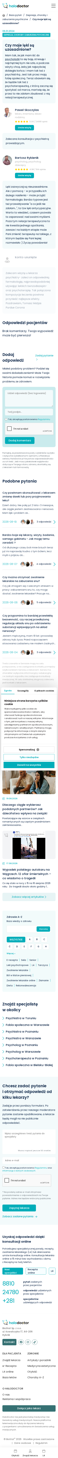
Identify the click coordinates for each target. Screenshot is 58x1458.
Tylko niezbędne (29, 757)
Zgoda (8, 690)
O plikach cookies (44, 690)
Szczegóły (23, 690)
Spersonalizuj (27, 749)
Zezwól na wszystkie (29, 765)
